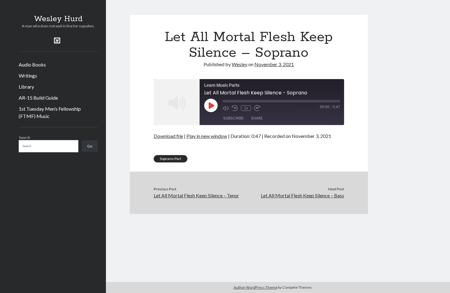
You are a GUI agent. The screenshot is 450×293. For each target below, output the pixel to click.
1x (246, 108)
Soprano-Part (170, 158)
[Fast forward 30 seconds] (257, 108)
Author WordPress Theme (255, 287)
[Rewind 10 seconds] (235, 108)
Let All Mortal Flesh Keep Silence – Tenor (196, 195)
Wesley (239, 64)
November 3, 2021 (274, 64)
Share (257, 118)
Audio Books (32, 64)
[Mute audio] (226, 108)
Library (26, 86)
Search (24, 137)
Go (89, 146)
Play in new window (206, 136)
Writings (28, 75)
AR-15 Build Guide (38, 98)
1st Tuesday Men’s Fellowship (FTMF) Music (50, 112)
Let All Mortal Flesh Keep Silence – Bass (302, 195)
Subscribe (233, 118)
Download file (168, 136)
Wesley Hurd (58, 19)
